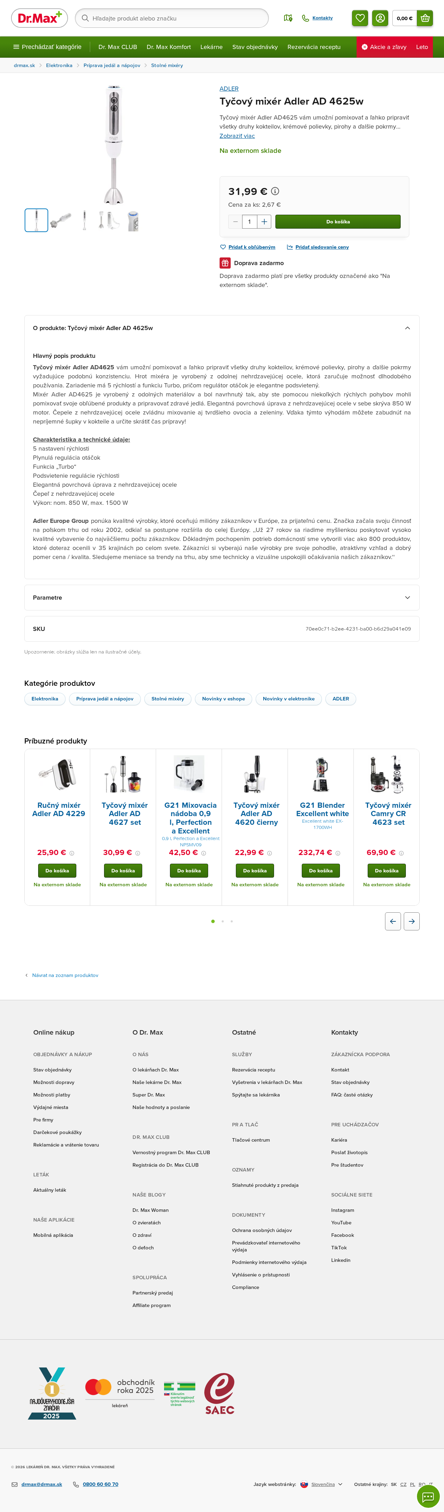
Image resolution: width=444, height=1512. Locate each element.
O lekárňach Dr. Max (156, 1070)
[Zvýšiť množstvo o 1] (264, 222)
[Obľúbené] (360, 18)
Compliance (245, 1287)
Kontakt (340, 1070)
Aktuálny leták (49, 1190)
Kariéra (339, 1140)
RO (422, 1484)
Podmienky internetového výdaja (269, 1262)
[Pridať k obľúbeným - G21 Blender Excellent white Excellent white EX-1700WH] (346, 757)
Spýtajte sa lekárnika (256, 1095)
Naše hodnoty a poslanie (161, 1107)
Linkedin (340, 1260)
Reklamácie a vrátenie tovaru (66, 1145)
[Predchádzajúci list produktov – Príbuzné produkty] (393, 921)
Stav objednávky (255, 46)
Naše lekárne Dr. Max (157, 1082)
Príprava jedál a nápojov (105, 698)
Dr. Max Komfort (169, 46)
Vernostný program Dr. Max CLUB (171, 1152)
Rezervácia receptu (314, 46)
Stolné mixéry (168, 698)
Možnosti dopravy (53, 1082)
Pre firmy (43, 1120)
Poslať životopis (349, 1152)
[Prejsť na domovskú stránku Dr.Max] (39, 18)
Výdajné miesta (50, 1107)
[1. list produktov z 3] (213, 921)
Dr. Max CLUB (118, 46)
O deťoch (143, 1247)
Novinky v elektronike (289, 698)
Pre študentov (347, 1165)
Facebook (342, 1235)
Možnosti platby (51, 1095)
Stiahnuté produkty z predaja (265, 1185)
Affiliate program (152, 1305)
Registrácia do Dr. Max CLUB (166, 1165)
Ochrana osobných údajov (262, 1230)
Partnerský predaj (153, 1293)
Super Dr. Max (149, 1095)
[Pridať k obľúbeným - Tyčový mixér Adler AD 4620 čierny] (280, 757)
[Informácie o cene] (275, 191)
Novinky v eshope (223, 698)
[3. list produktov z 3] (231, 921)
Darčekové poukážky (57, 1132)
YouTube (341, 1222)
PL (412, 1484)
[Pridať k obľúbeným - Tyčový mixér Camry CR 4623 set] (411, 757)
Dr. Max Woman (151, 1210)
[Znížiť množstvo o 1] (235, 222)
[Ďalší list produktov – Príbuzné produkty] (412, 921)
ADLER (229, 88)
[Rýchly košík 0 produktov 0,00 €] (425, 18)
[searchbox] (172, 18)
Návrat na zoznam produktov (65, 975)
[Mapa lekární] (288, 18)
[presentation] (57, 774)
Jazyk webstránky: (275, 1484)
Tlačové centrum (251, 1140)
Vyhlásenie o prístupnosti (261, 1274)
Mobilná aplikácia (53, 1235)
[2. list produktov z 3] (222, 921)
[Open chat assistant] (428, 1496)
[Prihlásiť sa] (380, 18)
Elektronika (45, 698)
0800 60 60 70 (100, 1484)
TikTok (339, 1247)
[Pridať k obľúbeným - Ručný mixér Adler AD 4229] (82, 757)
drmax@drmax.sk (42, 1484)
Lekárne (211, 46)
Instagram (342, 1210)
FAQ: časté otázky (352, 1095)
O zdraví (142, 1235)
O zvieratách (147, 1222)
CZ (403, 1484)
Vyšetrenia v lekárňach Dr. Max (267, 1082)
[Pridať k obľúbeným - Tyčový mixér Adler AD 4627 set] (148, 757)
